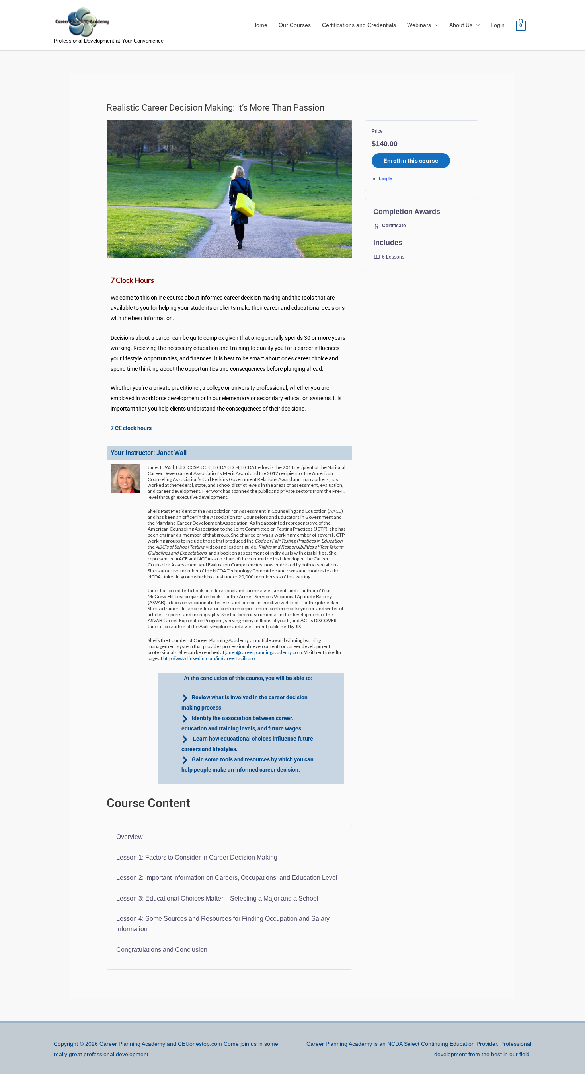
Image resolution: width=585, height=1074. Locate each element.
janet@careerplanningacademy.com (263, 652)
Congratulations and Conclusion (161, 949)
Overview (129, 836)
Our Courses (295, 25)
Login (498, 25)
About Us (460, 25)
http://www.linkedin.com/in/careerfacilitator (209, 658)
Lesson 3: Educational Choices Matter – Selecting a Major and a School (217, 898)
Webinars (419, 25)
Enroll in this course (411, 160)
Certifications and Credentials (359, 25)
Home (259, 25)
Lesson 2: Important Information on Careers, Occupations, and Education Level (226, 877)
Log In (385, 178)
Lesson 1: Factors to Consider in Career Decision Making (196, 857)
